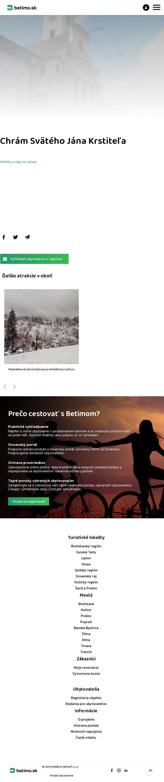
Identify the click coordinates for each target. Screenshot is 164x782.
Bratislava (86, 603)
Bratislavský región (86, 546)
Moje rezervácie (86, 667)
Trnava (86, 645)
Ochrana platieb (86, 725)
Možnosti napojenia (86, 731)
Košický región (86, 582)
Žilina (86, 633)
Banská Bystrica (86, 627)
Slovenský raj (86, 576)
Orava (86, 564)
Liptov (86, 558)
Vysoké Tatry (86, 552)
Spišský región (86, 570)
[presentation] (5, 386)
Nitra (86, 639)
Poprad (86, 621)
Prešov (86, 615)
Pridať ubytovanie (61, 775)
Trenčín (86, 651)
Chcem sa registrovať (28, 501)
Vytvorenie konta (86, 673)
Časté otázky (86, 737)
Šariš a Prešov (86, 588)
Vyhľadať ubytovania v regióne (36, 259)
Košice (86, 609)
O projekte (86, 719)
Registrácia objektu (86, 697)
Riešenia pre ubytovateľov (86, 703)
